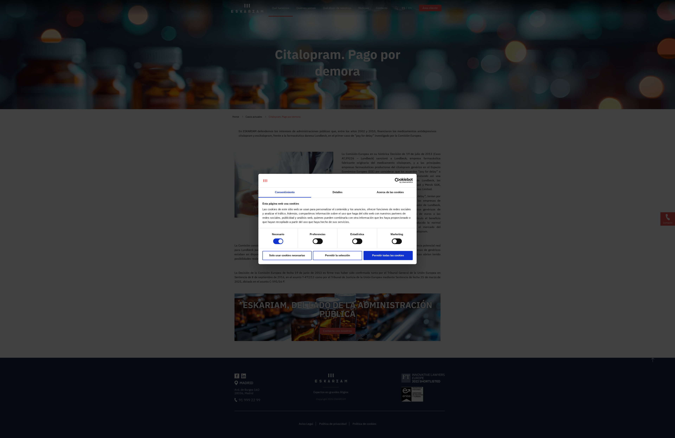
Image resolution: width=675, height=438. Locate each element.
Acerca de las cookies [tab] (390, 192)
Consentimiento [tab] (285, 192)
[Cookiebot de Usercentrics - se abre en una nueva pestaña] (397, 180)
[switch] (318, 241)
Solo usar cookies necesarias (287, 255)
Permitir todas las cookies (388, 255)
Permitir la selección (337, 255)
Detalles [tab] (338, 192)
